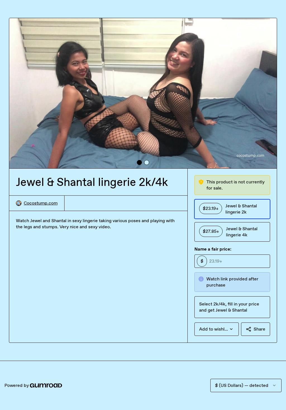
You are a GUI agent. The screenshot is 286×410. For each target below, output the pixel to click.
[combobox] (216, 329)
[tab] (139, 162)
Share (259, 329)
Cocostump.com (41, 203)
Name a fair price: (212, 249)
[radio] (232, 209)
